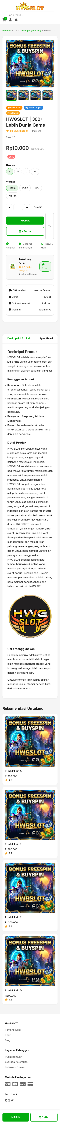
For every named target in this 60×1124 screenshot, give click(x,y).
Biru (36, 187)
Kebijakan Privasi (14, 1067)
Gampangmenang (31, 30)
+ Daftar (26, 231)
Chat (44, 268)
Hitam (12, 187)
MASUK (25, 220)
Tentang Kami (13, 1029)
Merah (12, 195)
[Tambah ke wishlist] (49, 226)
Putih (25, 187)
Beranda (6, 30)
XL (35, 171)
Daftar (45, 1117)
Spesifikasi (46, 338)
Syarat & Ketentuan (16, 1061)
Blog (7, 1040)
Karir (8, 1035)
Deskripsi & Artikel (18, 338)
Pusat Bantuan (13, 1056)
